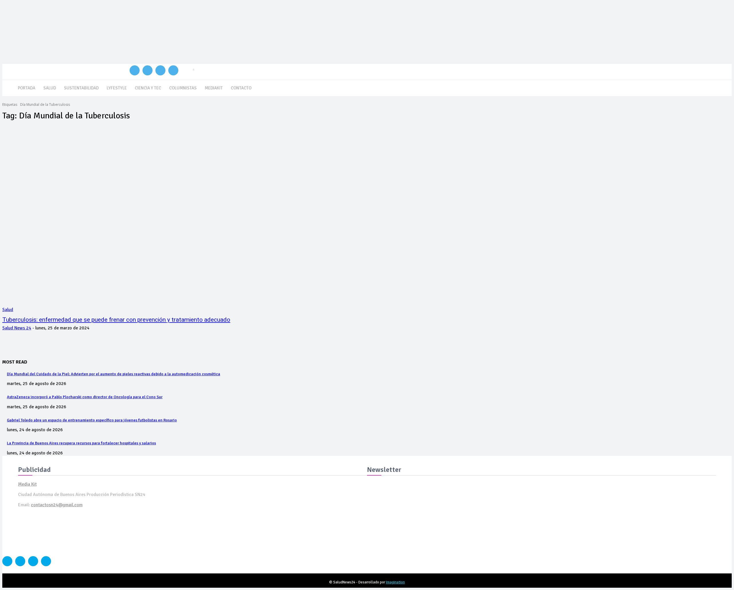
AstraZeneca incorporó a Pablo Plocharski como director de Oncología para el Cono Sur (85, 396)
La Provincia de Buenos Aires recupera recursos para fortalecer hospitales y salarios (81, 443)
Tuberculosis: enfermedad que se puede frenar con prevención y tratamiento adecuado (116, 319)
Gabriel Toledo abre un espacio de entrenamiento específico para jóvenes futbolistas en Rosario (92, 420)
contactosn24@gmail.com (57, 505)
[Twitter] (160, 70)
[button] (725, 87)
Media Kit (27, 484)
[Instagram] (147, 70)
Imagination (395, 582)
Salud (7, 309)
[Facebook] (135, 70)
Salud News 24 (16, 328)
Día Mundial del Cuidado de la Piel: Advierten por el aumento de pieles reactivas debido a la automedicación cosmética (113, 374)
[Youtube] (173, 70)
